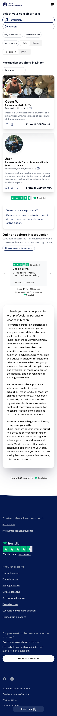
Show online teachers (18, 248)
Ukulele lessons (11, 591)
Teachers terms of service (16, 694)
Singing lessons (11, 585)
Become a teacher (29, 658)
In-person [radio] (11, 51)
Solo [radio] (25, 43)
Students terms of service (16, 688)
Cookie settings (11, 705)
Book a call (9, 524)
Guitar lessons (11, 573)
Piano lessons (10, 579)
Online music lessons (14, 617)
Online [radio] (24, 51)
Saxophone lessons (14, 598)
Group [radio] (35, 43)
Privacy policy (10, 699)
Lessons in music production (19, 610)
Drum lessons (10, 604)
